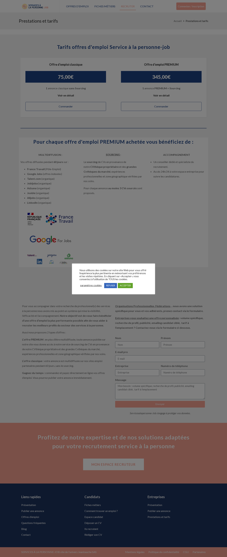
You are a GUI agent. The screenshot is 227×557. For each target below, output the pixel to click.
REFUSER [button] (110, 285)
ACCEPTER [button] (125, 285)
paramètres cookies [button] (91, 285)
